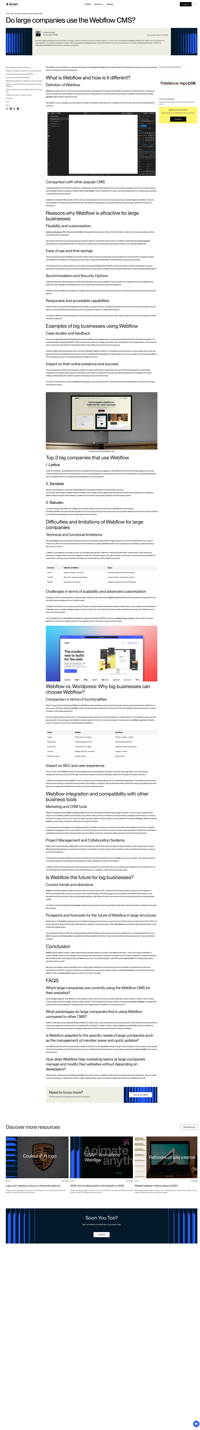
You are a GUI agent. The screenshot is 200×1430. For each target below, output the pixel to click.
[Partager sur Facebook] (18, 108)
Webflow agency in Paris (124, 618)
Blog (12, 13)
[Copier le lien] (7, 108)
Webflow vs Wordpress (54, 232)
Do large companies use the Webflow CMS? (29, 13)
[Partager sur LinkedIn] (10, 108)
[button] (99, 4)
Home (8, 13)
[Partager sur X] (14, 108)
